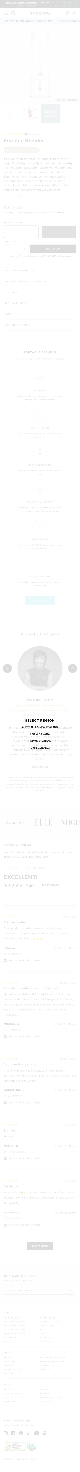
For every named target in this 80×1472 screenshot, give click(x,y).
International (40, 748)
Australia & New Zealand (40, 727)
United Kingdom (40, 741)
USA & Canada (40, 734)
